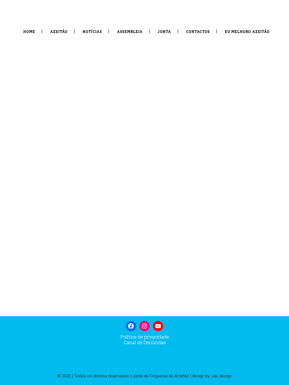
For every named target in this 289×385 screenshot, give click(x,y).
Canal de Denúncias (144, 342)
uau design (222, 376)
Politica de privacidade (145, 337)
